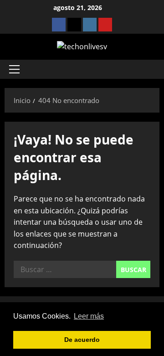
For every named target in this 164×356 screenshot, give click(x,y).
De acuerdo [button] (82, 339)
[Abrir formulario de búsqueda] (148, 69)
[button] (14, 69)
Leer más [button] (89, 316)
